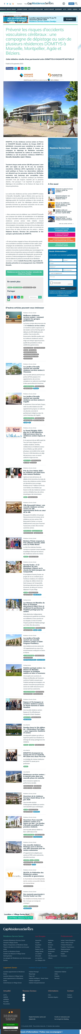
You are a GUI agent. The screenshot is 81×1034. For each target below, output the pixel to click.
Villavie (50, 958)
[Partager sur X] (15, 68)
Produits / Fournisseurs (67, 947)
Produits (57, 976)
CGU (49, 995)
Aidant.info (32, 1019)
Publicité (69, 997)
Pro (80, 9)
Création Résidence (66, 945)
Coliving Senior (7, 956)
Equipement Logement (64, 967)
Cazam (37, 942)
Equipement (58, 9)
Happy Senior (39, 951)
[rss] (13, 3)
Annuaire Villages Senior (10, 942)
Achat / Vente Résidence (68, 940)
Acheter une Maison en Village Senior (14, 953)
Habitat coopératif (34, 980)
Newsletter (27, 4)
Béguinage (32, 974)
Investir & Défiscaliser (35, 9)
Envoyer (63, 288)
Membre (65, 3)
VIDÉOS (5, 997)
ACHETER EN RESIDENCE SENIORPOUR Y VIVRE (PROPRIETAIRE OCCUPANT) (61, 239)
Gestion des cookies (54, 1026)
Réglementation (65, 949)
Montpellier (16, 157)
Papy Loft (32, 976)
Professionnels (67, 936)
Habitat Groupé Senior (38, 967)
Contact (19, 4)
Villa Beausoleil (52, 956)
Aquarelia (38, 940)
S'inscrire (71, 3)
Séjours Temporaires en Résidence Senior (15, 945)
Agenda (75, 9)
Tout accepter (10, 1024)
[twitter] (7, 3)
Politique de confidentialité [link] (10, 1030)
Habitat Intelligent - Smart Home (38, 978)
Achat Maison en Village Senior (12, 983)
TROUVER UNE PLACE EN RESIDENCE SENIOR (61, 244)
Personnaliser (11, 1027)
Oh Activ (50, 945)
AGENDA (6, 999)
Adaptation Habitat (60, 971)
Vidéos (69, 9)
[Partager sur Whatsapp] (25, 68)
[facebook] (4, 3)
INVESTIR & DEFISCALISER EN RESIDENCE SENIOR (61, 229)
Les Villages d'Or (40, 960)
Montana (50, 940)
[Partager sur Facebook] (8, 297)
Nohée (50, 942)
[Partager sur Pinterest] (19, 68)
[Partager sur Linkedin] (22, 68)
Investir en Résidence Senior (11, 951)
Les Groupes (40, 936)
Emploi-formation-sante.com (37, 1017)
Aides (56, 974)
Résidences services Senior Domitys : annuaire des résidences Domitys (24, 273)
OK (40, 297)
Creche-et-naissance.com (62, 1017)
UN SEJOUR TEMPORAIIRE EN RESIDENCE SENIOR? (62, 234)
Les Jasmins (38, 958)
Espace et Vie (39, 949)
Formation (64, 956)
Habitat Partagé (34, 971)
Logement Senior (22, 9)
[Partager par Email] (29, 68)
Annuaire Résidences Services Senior (14, 940)
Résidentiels (51, 949)
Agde (22, 157)
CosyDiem (38, 945)
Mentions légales (53, 997)
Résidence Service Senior (8, 9)
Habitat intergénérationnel (37, 983)
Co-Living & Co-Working (62, 1019)
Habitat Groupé (49, 9)
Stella (49, 953)
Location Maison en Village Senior (13, 976)
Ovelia (50, 947)
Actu (64, 9)
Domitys (37, 947)
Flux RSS (6, 1001)
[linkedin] (10, 3)
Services (57, 978)
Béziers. (28, 157)
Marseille (9, 157)
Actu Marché (64, 951)
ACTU (5, 995)
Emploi (63, 953)
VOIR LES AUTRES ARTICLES (66, 223)
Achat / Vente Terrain (67, 942)
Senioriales (51, 951)
